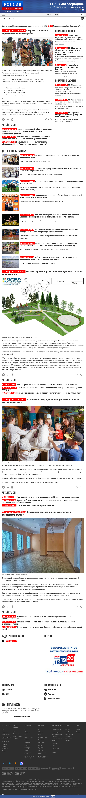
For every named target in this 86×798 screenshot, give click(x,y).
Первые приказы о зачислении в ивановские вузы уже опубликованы (69, 102)
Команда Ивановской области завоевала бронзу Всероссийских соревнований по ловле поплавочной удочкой (27, 131)
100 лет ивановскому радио (28, 752)
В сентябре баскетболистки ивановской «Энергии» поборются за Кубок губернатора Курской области (49, 231)
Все (3, 729)
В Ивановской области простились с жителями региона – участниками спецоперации (68, 51)
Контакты (78, 729)
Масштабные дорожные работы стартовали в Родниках (67, 67)
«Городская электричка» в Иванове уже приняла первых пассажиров (69, 115)
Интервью (5, 732)
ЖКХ (25, 734)
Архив (54, 752)
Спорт (26, 745)
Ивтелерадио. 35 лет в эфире (29, 757)
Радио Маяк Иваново (68, 739)
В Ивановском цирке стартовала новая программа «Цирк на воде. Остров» (68, 87)
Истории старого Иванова (57, 739)
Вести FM (67, 732)
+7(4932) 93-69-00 (60, 784)
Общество (27, 732)
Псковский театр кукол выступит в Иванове (35, 505)
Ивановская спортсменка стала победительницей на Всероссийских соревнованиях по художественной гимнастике (49, 216)
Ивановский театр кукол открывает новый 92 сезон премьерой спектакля (48, 497)
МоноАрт (55, 743)
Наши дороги (6, 734)
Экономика (5, 741)
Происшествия (28, 737)
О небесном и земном (56, 749)
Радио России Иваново (69, 735)
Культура (4, 744)
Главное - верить (57, 729)
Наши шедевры (56, 732)
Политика (27, 740)
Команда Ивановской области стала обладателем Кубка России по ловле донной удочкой (24, 143)
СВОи (53, 745)
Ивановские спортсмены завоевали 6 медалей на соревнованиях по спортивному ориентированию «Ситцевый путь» (49, 244)
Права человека (5, 747)
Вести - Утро (16, 734)
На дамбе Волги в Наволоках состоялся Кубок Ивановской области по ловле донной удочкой (26, 138)
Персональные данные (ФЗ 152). (27, 789)
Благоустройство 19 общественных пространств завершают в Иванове (47, 384)
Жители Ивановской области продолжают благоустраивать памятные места (49, 393)
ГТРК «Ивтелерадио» (67, 4)
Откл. (53, 796)
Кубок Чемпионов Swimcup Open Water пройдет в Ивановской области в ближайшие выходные (48, 258)
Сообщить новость (22, 717)
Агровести (5, 751)
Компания (79, 732)
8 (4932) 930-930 (29, 26)
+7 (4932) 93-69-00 (59, 7)
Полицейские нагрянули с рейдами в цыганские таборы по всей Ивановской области (69, 37)
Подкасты (67, 729)
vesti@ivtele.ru (78, 7)
